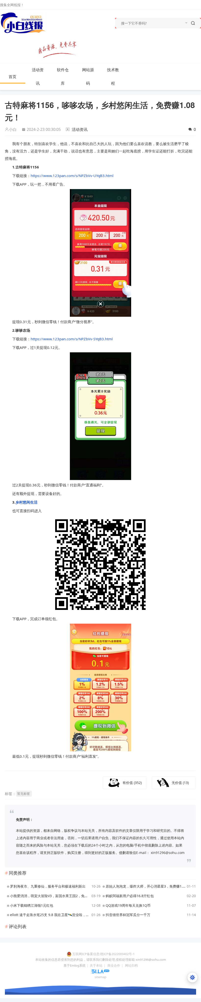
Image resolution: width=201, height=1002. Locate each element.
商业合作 (113, 965)
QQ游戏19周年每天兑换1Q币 (128, 905)
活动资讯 (38, 76)
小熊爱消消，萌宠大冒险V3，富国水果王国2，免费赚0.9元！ (50, 895)
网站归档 (131, 965)
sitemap (100, 977)
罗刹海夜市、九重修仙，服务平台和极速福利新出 (48, 886)
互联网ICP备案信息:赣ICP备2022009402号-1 (103, 954)
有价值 (132, 782)
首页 (12, 76)
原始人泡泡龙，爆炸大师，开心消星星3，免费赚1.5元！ (145, 886)
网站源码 (88, 76)
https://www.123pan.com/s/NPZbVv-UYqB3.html (72, 175)
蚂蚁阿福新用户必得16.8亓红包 (130, 895)
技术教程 (113, 76)
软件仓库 (63, 76)
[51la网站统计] (100, 971)
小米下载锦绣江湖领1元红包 (31, 905)
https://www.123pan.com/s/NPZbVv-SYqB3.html (72, 338)
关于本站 (96, 965)
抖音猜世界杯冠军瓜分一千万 (128, 914)
